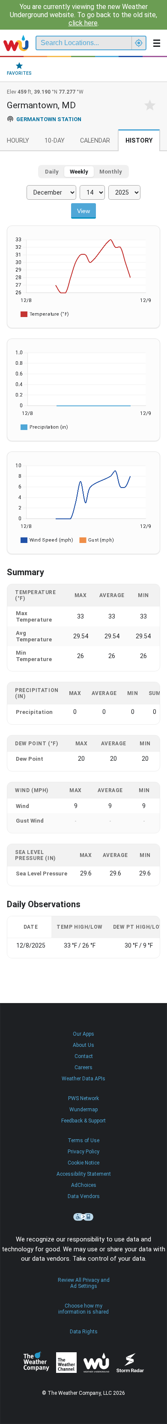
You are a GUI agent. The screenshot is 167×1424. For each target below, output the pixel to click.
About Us (83, 1045)
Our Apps (83, 1034)
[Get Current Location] (139, 43)
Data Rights (84, 1332)
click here (83, 23)
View (83, 210)
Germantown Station (48, 119)
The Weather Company (36, 1362)
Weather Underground (96, 1362)
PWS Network (83, 1098)
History (138, 140)
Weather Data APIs (83, 1079)
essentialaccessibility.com (83, 1217)
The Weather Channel (66, 1362)
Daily (52, 171)
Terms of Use (83, 1140)
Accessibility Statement (84, 1174)
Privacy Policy (83, 1152)
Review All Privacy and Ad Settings (84, 1283)
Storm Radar (130, 1362)
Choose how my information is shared (83, 1309)
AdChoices (83, 1185)
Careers (83, 1067)
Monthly (110, 171)
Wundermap (83, 1110)
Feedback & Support (83, 1121)
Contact (84, 1056)
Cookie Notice (83, 1163)
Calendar (95, 140)
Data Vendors (84, 1196)
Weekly (79, 171)
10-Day (55, 140)
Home (16, 43)
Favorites (19, 73)
